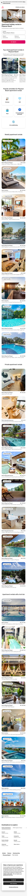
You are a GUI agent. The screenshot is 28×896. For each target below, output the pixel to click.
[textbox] (7, 38)
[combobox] (13, 33)
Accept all (13, 880)
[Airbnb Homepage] (3, 7)
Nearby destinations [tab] (6, 827)
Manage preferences (13, 887)
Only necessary (13, 883)
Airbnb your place (20, 7)
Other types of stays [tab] (17, 827)
